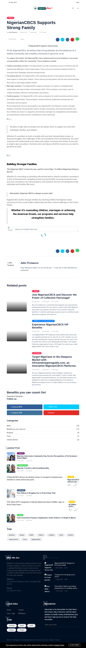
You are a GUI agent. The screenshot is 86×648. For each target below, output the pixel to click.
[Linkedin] (68, 2)
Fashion (41, 535)
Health (31, 535)
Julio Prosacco (13, 32)
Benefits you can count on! (16, 429)
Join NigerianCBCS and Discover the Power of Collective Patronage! (54, 296)
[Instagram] (66, 2)
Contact (21, 610)
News (9, 426)
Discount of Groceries (15, 396)
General (70, 535)
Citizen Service (13, 539)
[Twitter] (64, 2)
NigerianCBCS (36, 539)
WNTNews (21, 613)
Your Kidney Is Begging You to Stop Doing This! (36, 493)
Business (10, 433)
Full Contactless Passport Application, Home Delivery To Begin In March (46, 518)
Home (9, 610)
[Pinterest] (71, 2)
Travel (61, 535)
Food (8, 436)
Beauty (22, 535)
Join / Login (11, 613)
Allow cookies (74, 645)
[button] (77, 2)
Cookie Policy (59, 645)
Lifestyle (51, 535)
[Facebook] (62, 2)
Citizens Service (12, 440)
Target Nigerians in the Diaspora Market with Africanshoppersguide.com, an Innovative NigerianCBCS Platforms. (54, 361)
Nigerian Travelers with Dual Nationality (33, 468)
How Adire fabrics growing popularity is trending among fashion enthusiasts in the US (67, 588)
